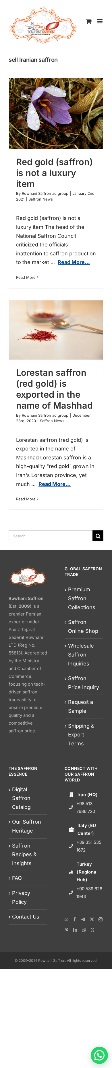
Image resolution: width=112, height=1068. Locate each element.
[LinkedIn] (75, 930)
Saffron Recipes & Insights (24, 854)
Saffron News (40, 199)
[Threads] (92, 930)
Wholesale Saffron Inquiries (81, 654)
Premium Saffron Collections (81, 598)
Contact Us (25, 917)
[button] (99, 1055)
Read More (26, 277)
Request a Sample (80, 706)
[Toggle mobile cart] (89, 21)
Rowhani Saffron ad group (45, 193)
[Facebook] (75, 919)
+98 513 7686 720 (85, 807)
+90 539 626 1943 (89, 892)
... (70, 262)
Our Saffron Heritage (26, 826)
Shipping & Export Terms (81, 735)
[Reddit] (84, 930)
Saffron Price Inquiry (83, 682)
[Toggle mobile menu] (100, 21)
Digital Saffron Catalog (21, 798)
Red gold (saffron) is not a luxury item (54, 172)
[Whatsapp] (66, 919)
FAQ (17, 878)
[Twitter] (92, 919)
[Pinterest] (67, 930)
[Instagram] (101, 919)
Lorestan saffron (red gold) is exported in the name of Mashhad (54, 389)
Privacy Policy (21, 897)
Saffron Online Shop (83, 626)
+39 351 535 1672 (88, 846)
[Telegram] (83, 919)
